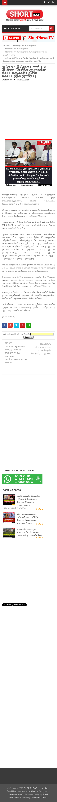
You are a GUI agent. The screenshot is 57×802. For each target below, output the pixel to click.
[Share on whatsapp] (28, 325)
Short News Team (39, 797)
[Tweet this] (16, 325)
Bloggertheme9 (16, 794)
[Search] (51, 28)
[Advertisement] (28, 110)
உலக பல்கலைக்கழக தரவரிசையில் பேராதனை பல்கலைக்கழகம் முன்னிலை (29, 532)
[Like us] (44, 2)
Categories (13, 28)
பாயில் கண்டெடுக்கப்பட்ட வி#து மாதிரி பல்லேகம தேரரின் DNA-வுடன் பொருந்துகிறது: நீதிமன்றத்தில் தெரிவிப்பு (21, 502)
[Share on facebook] (4, 325)
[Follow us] (49, 2)
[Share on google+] (10, 325)
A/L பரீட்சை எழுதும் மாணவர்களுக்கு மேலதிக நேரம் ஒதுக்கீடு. (40, 350)
